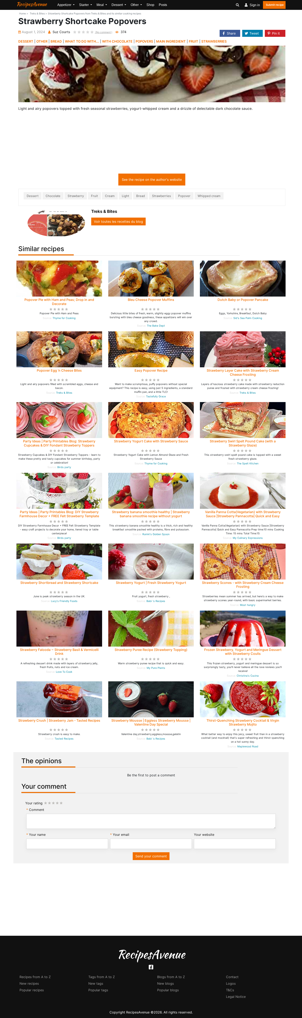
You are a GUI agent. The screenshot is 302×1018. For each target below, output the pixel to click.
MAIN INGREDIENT (171, 41)
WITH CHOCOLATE (117, 41)
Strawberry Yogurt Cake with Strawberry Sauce (151, 441)
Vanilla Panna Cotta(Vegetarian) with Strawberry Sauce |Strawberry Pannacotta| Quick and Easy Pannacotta (243, 516)
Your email (121, 834)
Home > (23, 13)
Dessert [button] (118, 5)
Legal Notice (236, 997)
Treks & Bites (64, 392)
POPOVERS (144, 41)
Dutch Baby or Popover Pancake (243, 300)
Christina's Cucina (248, 675)
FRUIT (193, 41)
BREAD (56, 41)
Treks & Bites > (38, 13)
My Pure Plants (156, 667)
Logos (231, 983)
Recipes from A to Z (35, 977)
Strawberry (76, 196)
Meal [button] (101, 5)
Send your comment (151, 856)
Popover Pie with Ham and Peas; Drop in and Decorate (59, 302)
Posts (163, 5)
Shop (150, 5)
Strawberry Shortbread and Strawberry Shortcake (59, 583)
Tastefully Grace (156, 396)
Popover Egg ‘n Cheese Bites (59, 370)
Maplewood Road (247, 746)
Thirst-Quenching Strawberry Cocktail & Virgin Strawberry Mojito (242, 722)
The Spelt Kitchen (247, 463)
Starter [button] (84, 5)
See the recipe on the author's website (152, 179)
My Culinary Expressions (248, 537)
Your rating (34, 803)
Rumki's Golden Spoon (155, 534)
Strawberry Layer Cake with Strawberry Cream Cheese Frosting (243, 372)
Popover (184, 196)
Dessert (32, 196)
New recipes (29, 983)
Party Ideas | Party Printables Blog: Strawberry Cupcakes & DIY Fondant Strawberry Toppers (59, 443)
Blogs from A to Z (171, 977)
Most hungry (247, 604)
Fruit (94, 196)
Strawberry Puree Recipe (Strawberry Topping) (151, 650)
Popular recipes (32, 990)
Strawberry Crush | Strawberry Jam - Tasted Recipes (59, 720)
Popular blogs (168, 990)
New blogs (165, 983)
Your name (37, 834)
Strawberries (161, 196)
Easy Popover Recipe (151, 370)
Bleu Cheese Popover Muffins (151, 300)
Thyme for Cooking (64, 318)
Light (125, 196)
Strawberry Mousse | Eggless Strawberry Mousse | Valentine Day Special (150, 722)
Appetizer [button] (64, 5)
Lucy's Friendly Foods (64, 601)
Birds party (64, 467)
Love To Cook (64, 671)
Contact (232, 977)
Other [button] (135, 5)
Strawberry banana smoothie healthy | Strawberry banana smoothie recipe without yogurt (151, 514)
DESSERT (25, 41)
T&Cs (230, 990)
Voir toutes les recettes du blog (118, 221)
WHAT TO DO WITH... (82, 41)
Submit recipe (275, 4)
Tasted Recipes (64, 738)
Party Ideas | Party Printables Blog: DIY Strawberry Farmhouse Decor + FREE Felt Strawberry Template (59, 514)
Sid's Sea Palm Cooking (247, 318)
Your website (204, 834)
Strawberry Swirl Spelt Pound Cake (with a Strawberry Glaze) (243, 443)
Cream (110, 196)
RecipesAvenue (31, 4)
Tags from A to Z (101, 977)
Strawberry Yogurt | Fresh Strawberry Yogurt (151, 583)
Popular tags (98, 990)
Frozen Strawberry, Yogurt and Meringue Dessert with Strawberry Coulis (242, 652)
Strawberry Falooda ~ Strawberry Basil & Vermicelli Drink (59, 652)
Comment (36, 810)
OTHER (41, 41)
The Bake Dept (156, 325)
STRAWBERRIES (214, 41)
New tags (95, 983)
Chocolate (53, 196)
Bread (140, 196)
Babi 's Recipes (155, 601)
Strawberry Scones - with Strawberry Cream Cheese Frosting (243, 585)
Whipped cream (209, 196)
